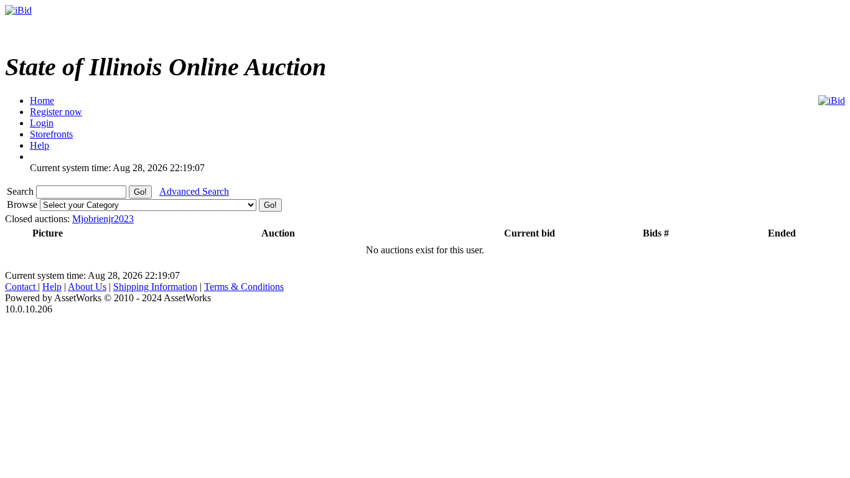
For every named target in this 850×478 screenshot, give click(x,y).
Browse (23, 204)
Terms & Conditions (244, 286)
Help (52, 286)
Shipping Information (155, 286)
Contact (21, 286)
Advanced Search (194, 191)
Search (21, 191)
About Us (87, 286)
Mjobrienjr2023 (103, 218)
